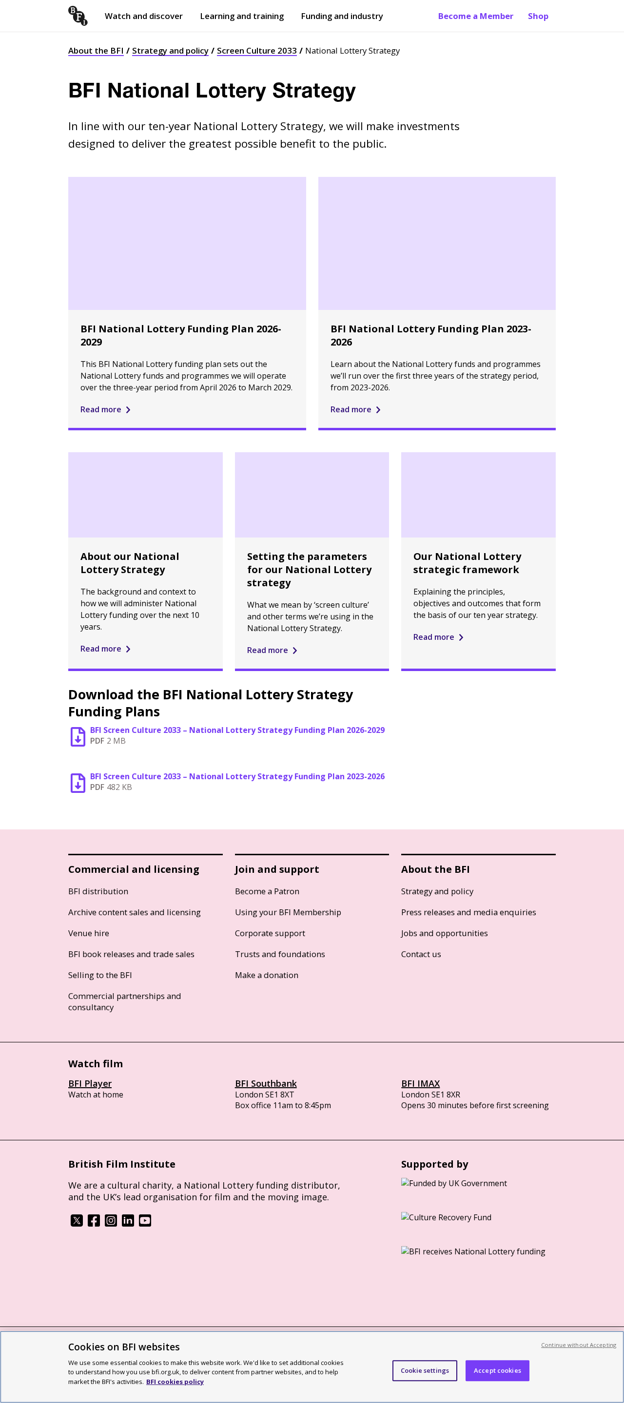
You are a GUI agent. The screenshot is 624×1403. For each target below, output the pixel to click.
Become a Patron (267, 891)
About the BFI (96, 50)
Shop (538, 15)
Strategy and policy (170, 50)
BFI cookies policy (175, 1381)
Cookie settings (425, 1370)
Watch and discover (144, 15)
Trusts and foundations (280, 954)
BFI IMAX (420, 1083)
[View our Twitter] (76, 1223)
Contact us (421, 954)
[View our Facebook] (93, 1223)
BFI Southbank (266, 1083)
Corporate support (270, 933)
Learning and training (242, 15)
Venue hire (88, 933)
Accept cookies (497, 1370)
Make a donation (266, 974)
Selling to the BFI (100, 974)
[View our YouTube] (145, 1223)
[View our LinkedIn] (127, 1223)
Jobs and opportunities (444, 933)
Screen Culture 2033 (257, 50)
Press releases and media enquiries (468, 912)
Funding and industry (342, 15)
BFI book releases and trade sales (131, 954)
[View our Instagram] (110, 1223)
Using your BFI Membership (288, 912)
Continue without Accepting (578, 1344)
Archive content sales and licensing (134, 912)
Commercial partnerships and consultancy (124, 1001)
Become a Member (475, 15)
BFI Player (90, 1083)
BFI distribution (98, 891)
